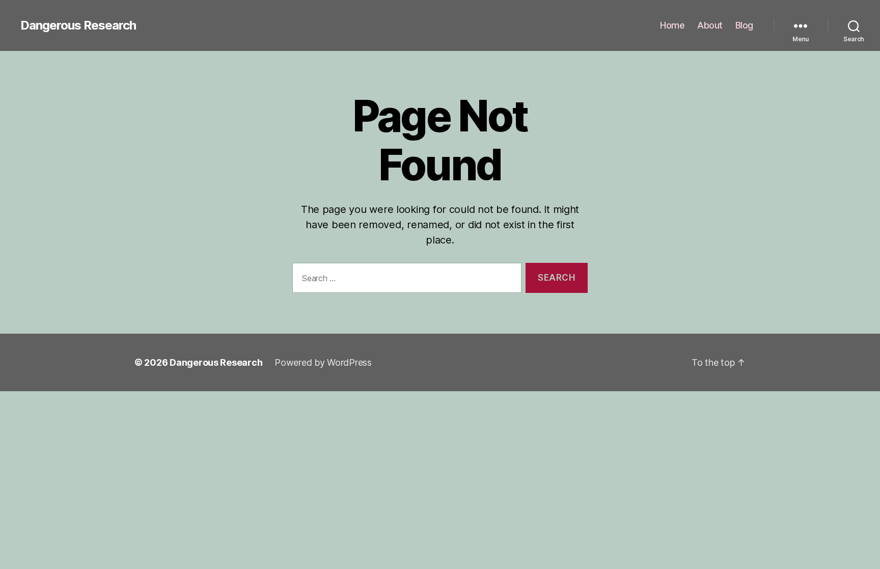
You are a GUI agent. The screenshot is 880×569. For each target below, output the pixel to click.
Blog (744, 25)
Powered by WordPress (323, 362)
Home (672, 25)
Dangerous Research (78, 25)
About (710, 25)
